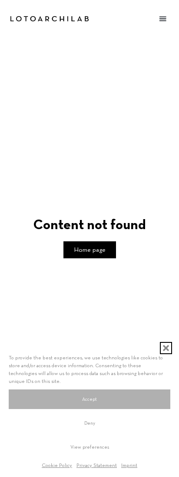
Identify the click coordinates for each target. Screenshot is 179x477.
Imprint (129, 465)
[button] (166, 348)
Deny (89, 423)
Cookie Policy (57, 465)
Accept (89, 399)
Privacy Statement (96, 465)
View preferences (89, 447)
